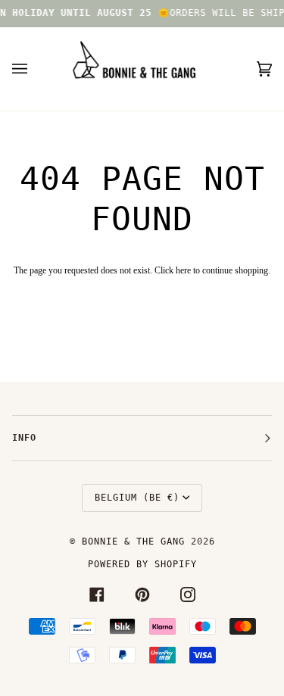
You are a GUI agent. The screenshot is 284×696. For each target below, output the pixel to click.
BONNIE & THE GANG (136, 541)
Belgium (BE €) (137, 497)
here (183, 270)
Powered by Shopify (142, 564)
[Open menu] (35, 69)
